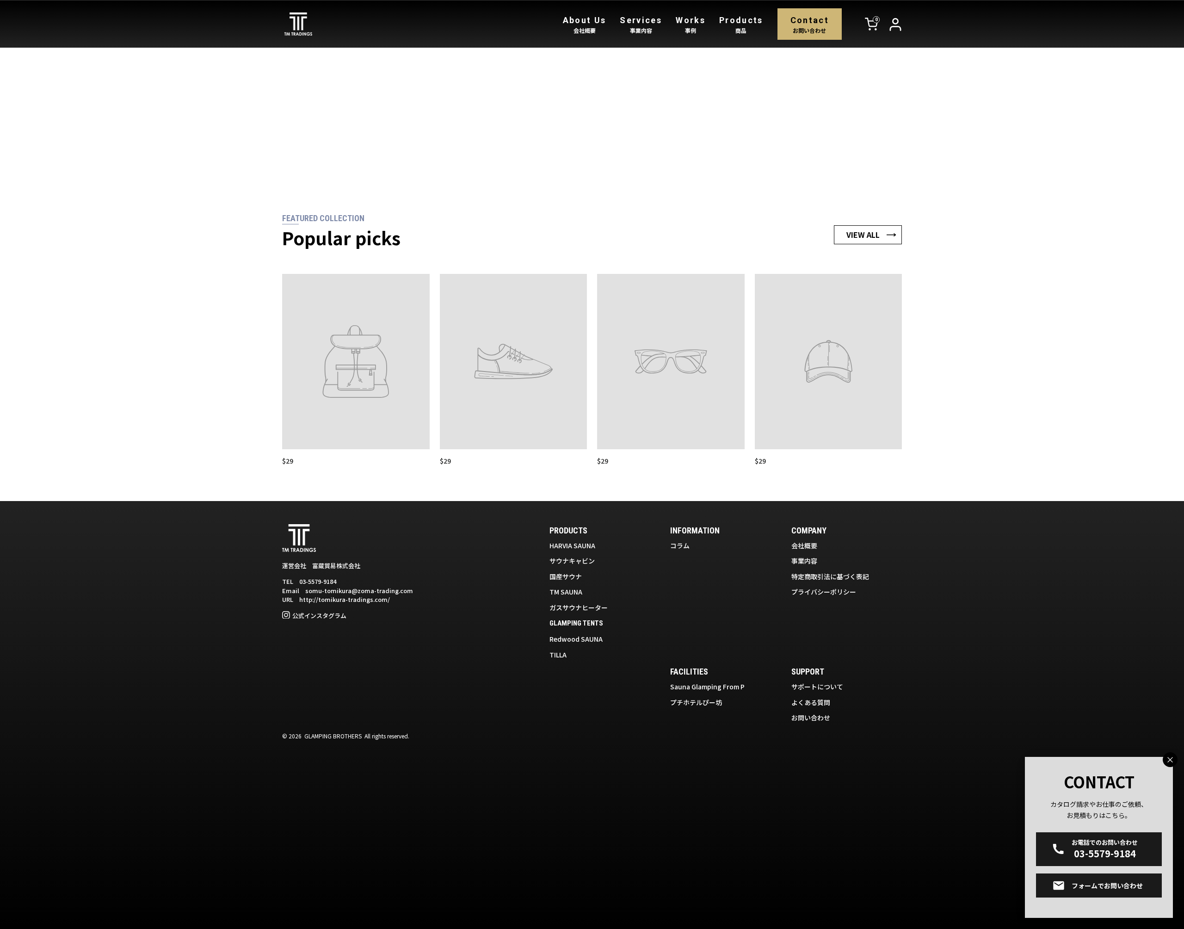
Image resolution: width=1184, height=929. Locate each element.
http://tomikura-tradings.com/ (344, 599)
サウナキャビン (572, 560)
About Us (584, 24)
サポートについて (817, 686)
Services (641, 24)
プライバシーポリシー (823, 591)
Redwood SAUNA (576, 639)
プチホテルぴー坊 (696, 702)
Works (690, 24)
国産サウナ (565, 576)
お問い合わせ (810, 717)
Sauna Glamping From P (707, 686)
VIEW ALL (863, 234)
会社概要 (804, 545)
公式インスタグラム (319, 615)
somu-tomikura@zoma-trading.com (359, 590)
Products (741, 24)
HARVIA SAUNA (572, 545)
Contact (809, 24)
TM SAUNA (565, 591)
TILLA (558, 654)
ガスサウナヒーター (578, 607)
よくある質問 (810, 702)
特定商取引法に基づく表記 (830, 576)
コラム (680, 545)
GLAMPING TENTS (576, 623)
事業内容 (804, 560)
